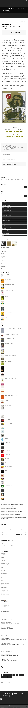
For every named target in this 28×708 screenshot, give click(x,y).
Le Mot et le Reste (4, 573)
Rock (6, 676)
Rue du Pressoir (3, 568)
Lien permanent (8, 145)
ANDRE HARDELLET (5, 203)
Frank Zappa (21, 674)
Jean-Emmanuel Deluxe (10, 163)
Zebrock (2, 588)
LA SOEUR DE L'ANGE (6, 213)
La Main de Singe (3, 566)
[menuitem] (12, 19)
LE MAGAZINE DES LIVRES (6, 215)
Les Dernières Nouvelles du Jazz (6, 594)
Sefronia (2, 577)
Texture (2, 586)
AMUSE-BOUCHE (5, 202)
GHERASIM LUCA (24, 21)
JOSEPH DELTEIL (5, 212)
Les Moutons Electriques (5, 583)
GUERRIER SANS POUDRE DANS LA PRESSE (10, 623)
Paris (14, 674)
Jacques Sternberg (4, 561)
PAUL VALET (4, 225)
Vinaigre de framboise (5, 504)
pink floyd (11, 147)
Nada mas (3, 510)
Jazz (3, 674)
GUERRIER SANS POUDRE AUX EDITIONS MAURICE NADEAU (13, 639)
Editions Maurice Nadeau (5, 590)
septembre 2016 (3, 254)
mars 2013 (2, 264)
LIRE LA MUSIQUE (5, 217)
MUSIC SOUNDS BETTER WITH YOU (8, 222)
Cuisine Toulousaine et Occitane (17, 504)
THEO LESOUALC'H (5, 233)
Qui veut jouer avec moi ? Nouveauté (7, 517)
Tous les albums (6, 247)
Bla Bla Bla (20, 511)
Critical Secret (3, 591)
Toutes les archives (6, 268)
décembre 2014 (3, 256)
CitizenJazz (3, 584)
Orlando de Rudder (4, 556)
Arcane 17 (2, 571)
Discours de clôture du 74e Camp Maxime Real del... (10, 506)
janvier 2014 (3, 260)
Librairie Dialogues (4, 576)
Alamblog (2, 557)
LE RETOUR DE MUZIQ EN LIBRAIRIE (9, 660)
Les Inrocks (3, 581)
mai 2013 (2, 263)
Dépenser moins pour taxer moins (7, 513)
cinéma (6, 148)
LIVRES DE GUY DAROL (6, 220)
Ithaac (2, 596)
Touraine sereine (9, 510)
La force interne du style (5, 508)
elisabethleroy (9, 516)
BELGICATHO (17, 514)
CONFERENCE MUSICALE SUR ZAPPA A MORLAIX (11, 614)
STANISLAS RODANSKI (5, 232)
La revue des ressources (5, 563)
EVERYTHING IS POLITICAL (12, 146)
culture (12, 148)
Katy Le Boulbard (4, 543)
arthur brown (16, 147)
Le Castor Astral (3, 574)
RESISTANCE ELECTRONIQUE (7, 227)
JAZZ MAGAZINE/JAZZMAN (6, 210)
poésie (17, 674)
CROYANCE (3, 516)
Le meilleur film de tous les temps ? (7, 514)
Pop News (2, 593)
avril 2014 (2, 259)
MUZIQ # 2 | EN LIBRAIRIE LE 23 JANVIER (10, 649)
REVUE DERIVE (4, 228)
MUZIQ (3, 223)
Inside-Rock (3, 570)
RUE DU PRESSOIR (5, 230)
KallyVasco (13, 508)
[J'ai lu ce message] (26, 705)
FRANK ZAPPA (4, 208)
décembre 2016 (3, 253)
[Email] (2, 667)
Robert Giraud (3, 560)
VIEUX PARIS (4, 235)
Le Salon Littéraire (4, 578)
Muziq (2, 567)
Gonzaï (2, 580)
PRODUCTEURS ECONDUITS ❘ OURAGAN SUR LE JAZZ (12, 19)
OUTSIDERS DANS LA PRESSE (7, 628)
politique (7, 674)
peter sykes (7, 147)
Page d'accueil (24, 19)
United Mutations (4, 554)
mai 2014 (2, 257)
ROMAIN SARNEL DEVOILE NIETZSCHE (9, 655)
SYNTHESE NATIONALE (19, 513)
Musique (9, 676)
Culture (11, 674)
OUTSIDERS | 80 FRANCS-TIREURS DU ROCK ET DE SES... (13, 644)
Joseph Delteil (3, 553)
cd (1, 674)
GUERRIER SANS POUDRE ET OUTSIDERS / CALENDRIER (13, 633)
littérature (3, 676)
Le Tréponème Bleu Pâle (5, 564)
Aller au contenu (4, 0)
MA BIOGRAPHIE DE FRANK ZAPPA (8, 617)
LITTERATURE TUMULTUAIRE (7, 218)
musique (9, 148)
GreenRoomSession (4, 587)
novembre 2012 (3, 266)
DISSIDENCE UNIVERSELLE (6, 205)
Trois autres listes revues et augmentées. (8, 511)
